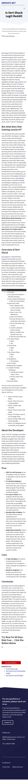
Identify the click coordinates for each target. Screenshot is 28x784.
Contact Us (7, 722)
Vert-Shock (5, 53)
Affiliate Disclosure (17, 767)
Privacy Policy (6, 767)
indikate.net (9, 2)
